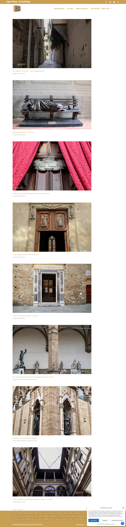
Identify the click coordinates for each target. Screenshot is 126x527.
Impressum (113, 524)
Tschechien (70, 519)
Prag (68, 516)
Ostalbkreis (53, 516)
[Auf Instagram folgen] (110, 2)
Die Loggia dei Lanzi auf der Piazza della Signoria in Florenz (33, 377)
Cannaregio (49, 513)
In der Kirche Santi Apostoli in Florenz (26, 316)
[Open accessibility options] (122, 523)
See (35, 519)
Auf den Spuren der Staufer (31, 379)
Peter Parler (63, 516)
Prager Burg (73, 516)
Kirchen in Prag (16, 516)
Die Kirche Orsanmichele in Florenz (25, 438)
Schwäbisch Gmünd (29, 519)
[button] (123, 508)
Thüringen (64, 519)
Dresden (65, 513)
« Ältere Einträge (18, 509)
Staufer (52, 519)
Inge (15, 73)
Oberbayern (46, 516)
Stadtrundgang (46, 519)
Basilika (36, 513)
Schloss (22, 519)
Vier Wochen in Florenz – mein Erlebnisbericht (28, 71)
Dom (55, 513)
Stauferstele (58, 519)
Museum (40, 516)
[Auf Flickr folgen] (118, 2)
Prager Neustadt (80, 516)
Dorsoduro (59, 513)
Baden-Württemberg (28, 513)
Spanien (39, 519)
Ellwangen (71, 513)
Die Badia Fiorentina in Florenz (23, 132)
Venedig (75, 519)
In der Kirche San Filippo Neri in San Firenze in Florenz (31, 193)
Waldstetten (81, 519)
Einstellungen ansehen (117, 520)
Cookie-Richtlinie (100, 524)
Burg (45, 513)
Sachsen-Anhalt (16, 519)
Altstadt (15, 513)
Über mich (105, 8)
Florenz (23, 73)
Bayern (40, 513)
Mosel (36, 516)
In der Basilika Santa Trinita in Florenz (26, 254)
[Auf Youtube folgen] (114, 2)
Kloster (31, 516)
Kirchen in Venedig (25, 516)
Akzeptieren (94, 520)
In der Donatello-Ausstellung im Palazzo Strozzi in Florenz (32, 499)
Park (58, 516)
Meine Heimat (82, 8)
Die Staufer (95, 8)
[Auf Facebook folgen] (106, 2)
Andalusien (20, 513)
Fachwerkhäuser (77, 513)
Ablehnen (105, 520)
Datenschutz (107, 524)
